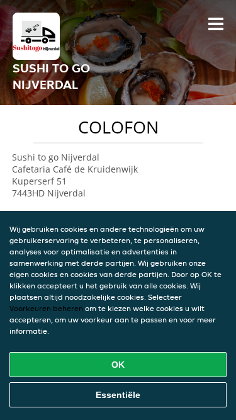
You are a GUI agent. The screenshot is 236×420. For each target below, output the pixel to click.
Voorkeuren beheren (46, 308)
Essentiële (118, 395)
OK (118, 365)
